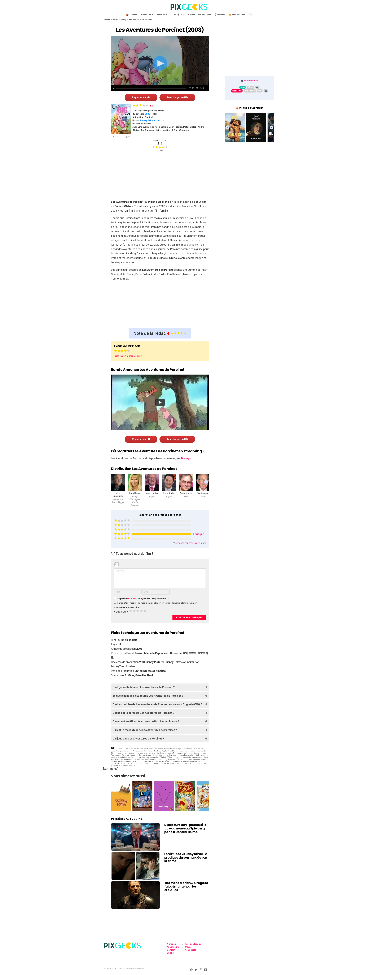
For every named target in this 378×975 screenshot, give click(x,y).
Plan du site (190, 950)
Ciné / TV (177, 14)
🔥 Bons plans (237, 14)
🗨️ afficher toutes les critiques (189, 543)
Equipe (170, 953)
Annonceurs (173, 947)
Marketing (204, 14)
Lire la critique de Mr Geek (128, 356)
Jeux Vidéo (163, 14)
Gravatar (132, 598)
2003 (147, 114)
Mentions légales (192, 944)
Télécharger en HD (177, 97)
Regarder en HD (141, 97)
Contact (171, 950)
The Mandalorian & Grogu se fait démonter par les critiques (186, 886)
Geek (135, 14)
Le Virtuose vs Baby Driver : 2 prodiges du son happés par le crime (185, 857)
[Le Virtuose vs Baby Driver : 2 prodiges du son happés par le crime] (135, 866)
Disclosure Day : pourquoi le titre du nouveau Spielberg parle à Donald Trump (185, 828)
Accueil (107, 19)
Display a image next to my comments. (143, 598)
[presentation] (206, 482)
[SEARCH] (251, 14)
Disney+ (186, 458)
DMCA (187, 947)
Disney (123, 19)
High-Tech (147, 14)
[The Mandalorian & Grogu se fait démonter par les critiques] (135, 895)
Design (191, 14)
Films (115, 19)
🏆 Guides (219, 14)
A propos (171, 944)
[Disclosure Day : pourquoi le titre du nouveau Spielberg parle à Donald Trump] (135, 837)
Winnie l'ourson (156, 120)
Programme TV (251, 81)
